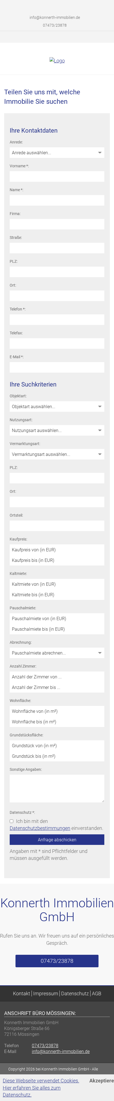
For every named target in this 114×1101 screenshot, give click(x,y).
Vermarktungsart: (25, 443)
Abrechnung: (21, 642)
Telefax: (16, 333)
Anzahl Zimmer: (23, 666)
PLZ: (13, 261)
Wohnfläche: (20, 700)
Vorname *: (19, 166)
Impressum (45, 993)
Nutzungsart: (21, 420)
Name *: (16, 190)
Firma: (15, 213)
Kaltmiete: (18, 573)
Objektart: (18, 396)
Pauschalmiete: (23, 608)
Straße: (16, 237)
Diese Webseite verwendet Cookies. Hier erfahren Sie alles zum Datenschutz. (41, 1087)
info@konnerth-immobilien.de (55, 17)
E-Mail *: (17, 357)
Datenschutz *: (22, 812)
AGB (96, 993)
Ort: (13, 285)
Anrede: (16, 142)
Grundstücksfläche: (26, 735)
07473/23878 (54, 25)
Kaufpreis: (18, 539)
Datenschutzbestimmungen (40, 828)
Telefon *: (17, 309)
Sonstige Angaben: (26, 769)
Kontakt (21, 993)
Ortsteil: (16, 515)
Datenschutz (75, 993)
